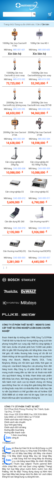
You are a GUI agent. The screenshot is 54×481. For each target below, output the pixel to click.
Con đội (47, 469)
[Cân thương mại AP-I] (39, 213)
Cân (38, 24)
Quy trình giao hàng (13, 425)
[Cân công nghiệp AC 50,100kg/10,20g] (39, 153)
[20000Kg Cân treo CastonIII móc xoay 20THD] (39, 94)
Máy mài (13, 458)
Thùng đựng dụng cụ (32, 471)
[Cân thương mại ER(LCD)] (14, 242)
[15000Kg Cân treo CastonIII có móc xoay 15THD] (14, 64)
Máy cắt (32, 453)
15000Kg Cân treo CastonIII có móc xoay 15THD (14, 75)
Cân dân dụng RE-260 (14, 221)
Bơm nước (37, 469)
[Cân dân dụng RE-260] (14, 213)
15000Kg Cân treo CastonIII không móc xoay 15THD (39, 75)
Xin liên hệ (14, 54)
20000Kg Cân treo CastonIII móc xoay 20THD (39, 103)
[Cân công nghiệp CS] (14, 183)
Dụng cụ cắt (45, 448)
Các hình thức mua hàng (15, 435)
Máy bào (23, 453)
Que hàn (6, 474)
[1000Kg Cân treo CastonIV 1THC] (14, 34)
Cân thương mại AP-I (39, 221)
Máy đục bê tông (37, 456)
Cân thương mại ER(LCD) (14, 251)
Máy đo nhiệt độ (39, 461)
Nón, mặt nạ (19, 466)
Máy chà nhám (44, 453)
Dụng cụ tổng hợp (28, 451)
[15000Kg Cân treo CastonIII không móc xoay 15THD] (39, 64)
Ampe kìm (24, 474)
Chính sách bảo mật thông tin (18, 419)
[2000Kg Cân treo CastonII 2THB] (39, 123)
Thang (48, 466)
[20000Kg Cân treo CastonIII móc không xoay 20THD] (14, 94)
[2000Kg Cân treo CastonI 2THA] (14, 123)
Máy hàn (15, 474)
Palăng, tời (7, 471)
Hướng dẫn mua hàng (14, 430)
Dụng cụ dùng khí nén (29, 477)
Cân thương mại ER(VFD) (39, 251)
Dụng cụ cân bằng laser (19, 461)
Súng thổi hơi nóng (27, 458)
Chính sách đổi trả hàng (15, 427)
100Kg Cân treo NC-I (39, 43)
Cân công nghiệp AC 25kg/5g (14, 163)
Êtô (39, 451)
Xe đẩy (17, 471)
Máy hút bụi (8, 469)
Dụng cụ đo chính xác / (25, 24)
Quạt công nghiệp (35, 466)
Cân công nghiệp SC (39, 192)
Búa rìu (18, 448)
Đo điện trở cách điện (41, 474)
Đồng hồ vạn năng (10, 477)
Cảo (24, 448)
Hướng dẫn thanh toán (14, 432)
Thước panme (40, 464)
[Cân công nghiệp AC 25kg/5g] (14, 153)
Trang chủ (8, 24)
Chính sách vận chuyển (14, 422)
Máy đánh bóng (20, 456)
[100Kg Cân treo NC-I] (39, 34)
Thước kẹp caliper (22, 464)
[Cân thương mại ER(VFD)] (39, 242)
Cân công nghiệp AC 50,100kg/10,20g (39, 163)
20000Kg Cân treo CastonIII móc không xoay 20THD (14, 105)
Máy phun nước (23, 469)
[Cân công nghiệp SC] (39, 183)
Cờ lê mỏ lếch (33, 448)
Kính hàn (47, 471)
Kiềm (44, 451)
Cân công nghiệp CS (14, 192)
